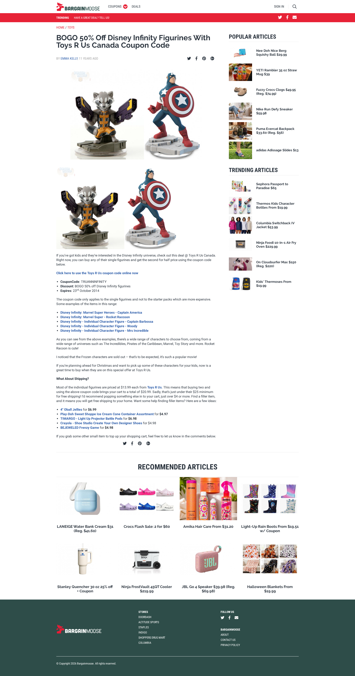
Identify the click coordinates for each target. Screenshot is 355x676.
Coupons (114, 6)
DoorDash (144, 617)
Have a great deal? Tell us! (91, 17)
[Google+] (212, 58)
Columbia (144, 642)
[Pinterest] (204, 58)
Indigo (142, 632)
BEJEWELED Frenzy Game (79, 428)
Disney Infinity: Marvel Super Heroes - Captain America (101, 312)
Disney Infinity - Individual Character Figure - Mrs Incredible (104, 331)
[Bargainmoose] (78, 6)
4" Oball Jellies (71, 409)
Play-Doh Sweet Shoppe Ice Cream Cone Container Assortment (107, 414)
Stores (143, 612)
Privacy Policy (230, 645)
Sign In (279, 6)
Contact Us (228, 639)
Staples (143, 627)
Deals (136, 6)
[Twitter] (189, 58)
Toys (70, 27)
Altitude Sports (148, 622)
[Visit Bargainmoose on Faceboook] (287, 17)
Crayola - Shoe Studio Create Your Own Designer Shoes (101, 423)
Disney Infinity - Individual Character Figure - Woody (98, 326)
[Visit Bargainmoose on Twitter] (280, 17)
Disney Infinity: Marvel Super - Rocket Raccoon (95, 317)
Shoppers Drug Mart (151, 637)
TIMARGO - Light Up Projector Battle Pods (91, 419)
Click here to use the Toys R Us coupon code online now (97, 273)
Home (60, 27)
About (225, 634)
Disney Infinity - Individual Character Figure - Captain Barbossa (106, 322)
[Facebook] (196, 58)
